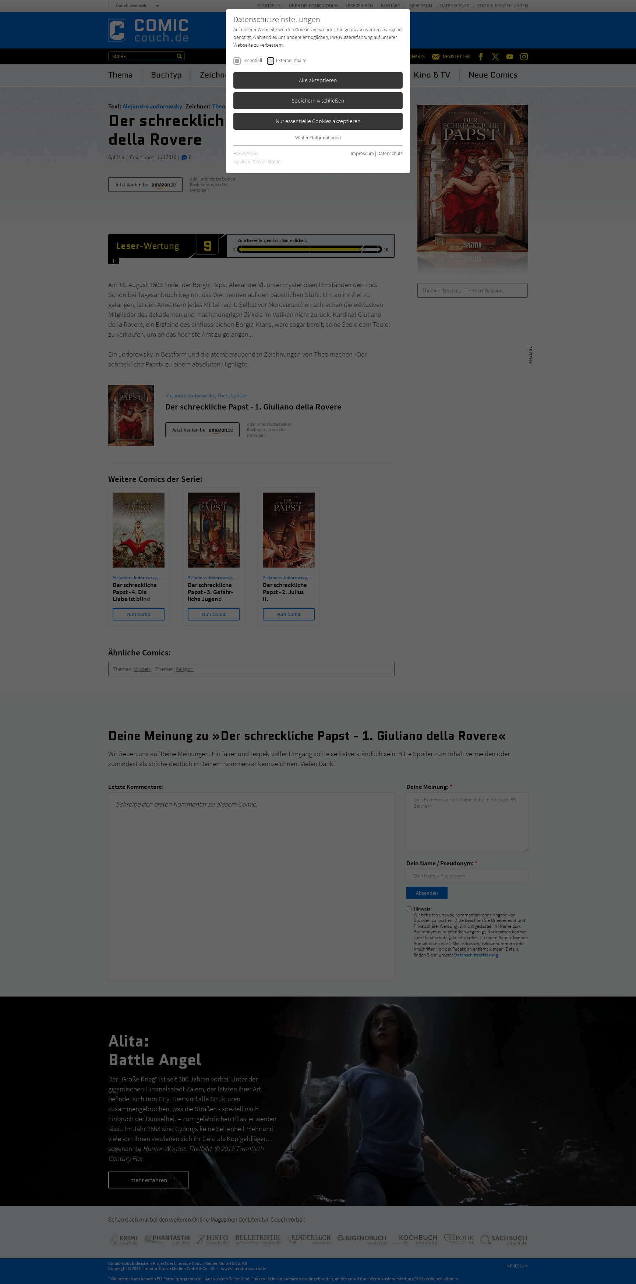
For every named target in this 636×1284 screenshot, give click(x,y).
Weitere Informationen (318, 137)
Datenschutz (390, 153)
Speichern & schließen (318, 100)
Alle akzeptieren (318, 80)
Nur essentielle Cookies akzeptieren (318, 121)
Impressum (362, 153)
